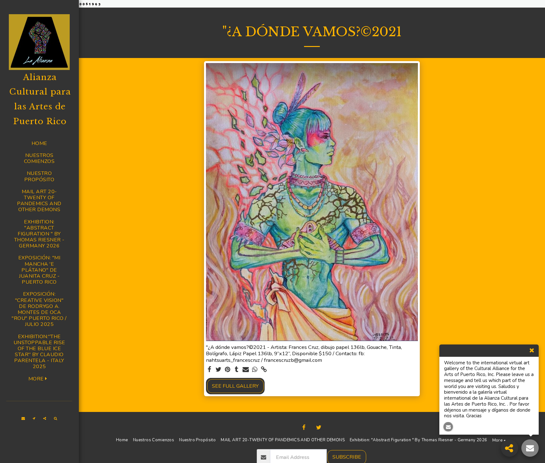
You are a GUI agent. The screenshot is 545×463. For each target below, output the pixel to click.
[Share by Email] (246, 369)
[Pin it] (227, 369)
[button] (23, 418)
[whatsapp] (255, 369)
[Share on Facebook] (209, 369)
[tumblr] (236, 369)
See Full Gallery (235, 386)
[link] (264, 369)
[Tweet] (218, 369)
